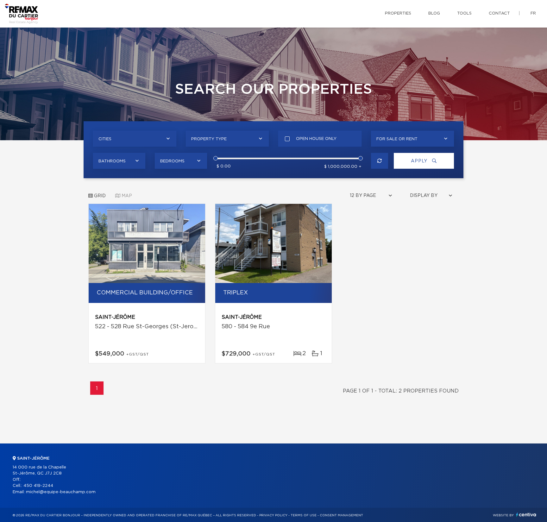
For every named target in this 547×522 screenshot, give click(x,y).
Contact (499, 13)
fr (533, 13)
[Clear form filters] (379, 161)
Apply (420, 161)
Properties (398, 13)
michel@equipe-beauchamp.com (61, 492)
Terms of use (304, 515)
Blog (434, 13)
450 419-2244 (38, 486)
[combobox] (134, 139)
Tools (464, 13)
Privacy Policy (273, 515)
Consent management (341, 515)
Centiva (526, 515)
